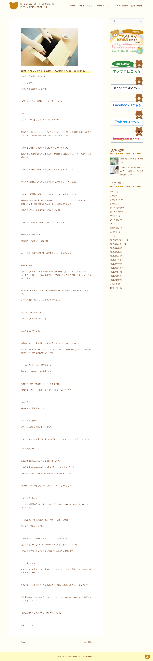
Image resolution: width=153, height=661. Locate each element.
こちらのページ (34, 371)
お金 (112, 196)
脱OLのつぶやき (116, 240)
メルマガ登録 (122, 6)
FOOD (112, 192)
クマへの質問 (115, 208)
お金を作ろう (26, 76)
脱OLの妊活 (115, 256)
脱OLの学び (115, 264)
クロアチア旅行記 (117, 212)
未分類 (112, 236)
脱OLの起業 (115, 280)
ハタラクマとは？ (86, 6)
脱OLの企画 (115, 248)
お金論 (112, 204)
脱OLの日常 (115, 276)
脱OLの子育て (115, 260)
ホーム (73, 6)
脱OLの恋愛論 (115, 268)
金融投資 (113, 284)
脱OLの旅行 (115, 272)
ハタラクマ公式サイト (73, 656)
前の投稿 (23, 642)
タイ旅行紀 (114, 220)
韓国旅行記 (114, 288)
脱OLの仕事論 (115, 244)
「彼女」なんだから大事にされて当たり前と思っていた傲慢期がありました (132, 171)
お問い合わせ (136, 6)
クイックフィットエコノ (63, 439)
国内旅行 (113, 232)
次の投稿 (89, 642)
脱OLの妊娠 (115, 252)
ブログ (110, 6)
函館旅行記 (114, 228)
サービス (100, 6)
